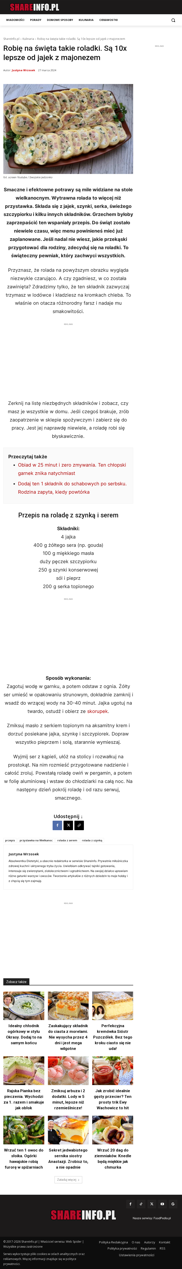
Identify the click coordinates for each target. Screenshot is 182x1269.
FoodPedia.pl (162, 1218)
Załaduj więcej (66, 1180)
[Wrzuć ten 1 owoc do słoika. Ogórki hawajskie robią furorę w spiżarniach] (23, 1130)
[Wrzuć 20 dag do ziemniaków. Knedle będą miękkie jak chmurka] (112, 1130)
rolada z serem (67, 840)
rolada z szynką (92, 840)
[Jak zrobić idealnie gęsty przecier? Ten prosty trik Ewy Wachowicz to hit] (112, 1070)
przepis (10, 840)
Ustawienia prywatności (136, 1255)
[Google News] (173, 1204)
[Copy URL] (79, 825)
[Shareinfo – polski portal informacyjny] (34, 7)
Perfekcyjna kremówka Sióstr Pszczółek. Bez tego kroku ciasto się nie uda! (112, 1037)
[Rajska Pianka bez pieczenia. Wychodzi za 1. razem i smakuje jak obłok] (23, 1070)
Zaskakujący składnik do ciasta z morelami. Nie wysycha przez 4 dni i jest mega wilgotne (68, 1037)
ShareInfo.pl (11, 39)
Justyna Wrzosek (23, 70)
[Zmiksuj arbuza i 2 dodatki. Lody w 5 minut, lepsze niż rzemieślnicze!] (68, 1070)
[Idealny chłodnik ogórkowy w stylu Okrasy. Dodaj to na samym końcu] (23, 1006)
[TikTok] (141, 1204)
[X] (68, 825)
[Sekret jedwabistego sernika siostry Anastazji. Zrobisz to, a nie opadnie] (68, 1130)
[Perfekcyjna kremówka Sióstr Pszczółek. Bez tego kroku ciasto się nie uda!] (112, 1006)
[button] (173, 20)
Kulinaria (28, 39)
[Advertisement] (68, 360)
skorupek (97, 711)
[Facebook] (57, 825)
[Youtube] (162, 1204)
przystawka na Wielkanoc (36, 840)
